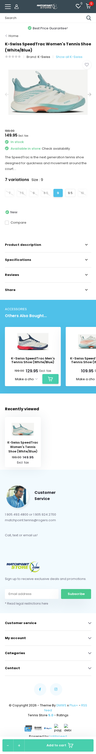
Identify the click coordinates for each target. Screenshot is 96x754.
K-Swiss (44, 56)
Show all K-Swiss (69, 56)
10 (82, 193)
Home (13, 36)
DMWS (61, 705)
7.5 (21, 193)
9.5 (70, 193)
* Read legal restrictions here (26, 603)
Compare (18, 222)
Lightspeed (58, 736)
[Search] (88, 18)
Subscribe (76, 594)
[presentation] (7, 94)
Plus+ (73, 705)
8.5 (46, 193)
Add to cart (56, 745)
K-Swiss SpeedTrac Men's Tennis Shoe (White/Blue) (33, 360)
